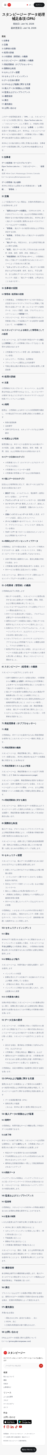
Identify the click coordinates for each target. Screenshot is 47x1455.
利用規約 (6, 1434)
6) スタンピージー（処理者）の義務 (17, 60)
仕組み (5, 1383)
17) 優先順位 (7, 104)
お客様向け (7, 1387)
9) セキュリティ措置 (11, 72)
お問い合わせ (9, 1417)
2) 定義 (5, 44)
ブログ (5, 1400)
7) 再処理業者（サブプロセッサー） (18, 64)
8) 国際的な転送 (9, 68)
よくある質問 (8, 1397)
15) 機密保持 (7, 96)
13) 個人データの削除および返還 (16, 88)
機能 (5, 1380)
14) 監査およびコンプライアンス (16, 92)
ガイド (5, 1407)
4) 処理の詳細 (8, 52)
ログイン (39, 5)
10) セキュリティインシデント (15, 76)
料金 (5, 1413)
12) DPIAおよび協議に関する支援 (16, 84)
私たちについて (8, 1376)
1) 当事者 (5, 40)
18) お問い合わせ (9, 108)
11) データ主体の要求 (11, 80)
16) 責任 (5, 100)
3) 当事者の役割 (9, 48)
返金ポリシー (26, 1437)
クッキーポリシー (29, 1434)
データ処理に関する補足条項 (12, 1437)
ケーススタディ (8, 1404)
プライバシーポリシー (16, 1434)
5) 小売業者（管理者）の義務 (15, 56)
